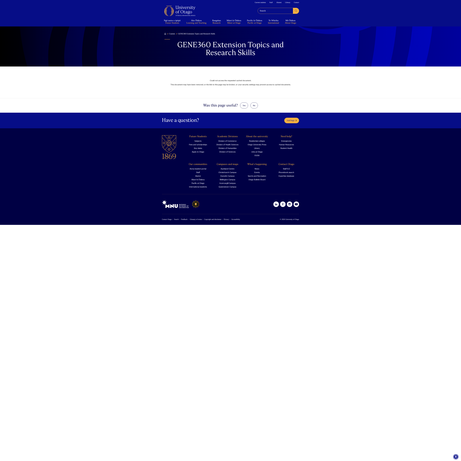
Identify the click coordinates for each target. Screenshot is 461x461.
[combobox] (275, 11)
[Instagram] (289, 204)
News (257, 169)
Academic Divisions (227, 136)
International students (198, 187)
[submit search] (296, 11)
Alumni (279, 2)
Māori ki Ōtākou (198, 179)
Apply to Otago (198, 152)
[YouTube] (296, 204)
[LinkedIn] (276, 204)
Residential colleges (257, 141)
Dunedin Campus (227, 176)
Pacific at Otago (198, 183)
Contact (296, 2)
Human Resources (286, 144)
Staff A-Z (286, 169)
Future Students (198, 136)
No (254, 105)
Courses (172, 34)
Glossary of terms (196, 219)
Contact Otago (286, 164)
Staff (271, 2)
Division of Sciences (227, 152)
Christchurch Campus (227, 172)
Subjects (197, 141)
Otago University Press (257, 144)
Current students (260, 2)
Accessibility (235, 219)
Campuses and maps (227, 164)
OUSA (256, 155)
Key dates (198, 148)
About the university (257, 136)
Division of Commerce (227, 141)
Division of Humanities (227, 148)
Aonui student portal (198, 169)
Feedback (184, 219)
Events (257, 172)
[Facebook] (283, 204)
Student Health (286, 148)
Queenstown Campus (227, 187)
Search (176, 219)
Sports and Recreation (257, 176)
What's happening (257, 164)
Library (287, 2)
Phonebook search (286, 172)
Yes (244, 105)
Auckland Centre (227, 169)
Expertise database (286, 176)
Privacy (226, 219)
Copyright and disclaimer (212, 219)
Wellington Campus (227, 179)
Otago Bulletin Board (257, 179)
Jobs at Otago (257, 152)
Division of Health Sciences (227, 144)
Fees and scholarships (198, 144)
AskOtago (290, 120)
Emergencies (286, 141)
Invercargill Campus (227, 183)
